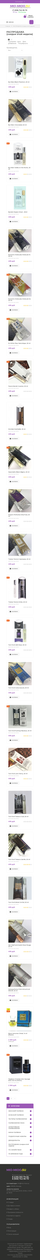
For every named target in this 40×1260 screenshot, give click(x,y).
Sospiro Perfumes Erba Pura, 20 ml (19, 515)
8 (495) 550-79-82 (20, 1177)
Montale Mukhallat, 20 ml (16, 429)
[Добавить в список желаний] (31, 57)
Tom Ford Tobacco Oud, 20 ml (18, 816)
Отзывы (10, 1219)
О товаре (10, 1202)
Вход (9, 1227)
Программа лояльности (15, 1212)
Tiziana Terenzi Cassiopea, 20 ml (19, 559)
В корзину (14, 91)
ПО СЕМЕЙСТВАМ (14, 1150)
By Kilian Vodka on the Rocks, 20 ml (19, 168)
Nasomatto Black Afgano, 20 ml (18, 472)
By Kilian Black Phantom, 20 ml (18, 82)
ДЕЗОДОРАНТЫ (14, 1140)
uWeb (26, 1257)
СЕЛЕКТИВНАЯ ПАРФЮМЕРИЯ (14, 1127)
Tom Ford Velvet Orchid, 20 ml (18, 902)
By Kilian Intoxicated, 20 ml (17, 125)
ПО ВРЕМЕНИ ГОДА (15, 1154)
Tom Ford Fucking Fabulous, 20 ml (19, 730)
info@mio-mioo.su (23, 1183)
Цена (19, 41)
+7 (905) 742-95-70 (19, 10)
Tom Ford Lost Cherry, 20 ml (17, 773)
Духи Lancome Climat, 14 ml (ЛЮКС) (17, 1034)
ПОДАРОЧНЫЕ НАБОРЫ (17, 1136)
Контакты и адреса (13, 1216)
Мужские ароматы (13, 1082)
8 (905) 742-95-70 (20, 1179)
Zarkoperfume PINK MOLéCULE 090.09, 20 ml (19, 990)
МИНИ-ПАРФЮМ (14, 1132)
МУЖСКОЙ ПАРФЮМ (16, 1115)
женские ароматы (13, 84)
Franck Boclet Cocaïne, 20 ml (18, 386)
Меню (11, 22)
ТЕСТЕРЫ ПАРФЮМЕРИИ (17, 1119)
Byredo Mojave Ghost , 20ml (17, 212)
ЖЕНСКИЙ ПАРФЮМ (16, 1111)
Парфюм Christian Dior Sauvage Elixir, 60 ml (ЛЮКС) (19, 1079)
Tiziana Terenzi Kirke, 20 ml (17, 602)
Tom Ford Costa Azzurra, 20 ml (18, 688)
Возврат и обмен (13, 1209)
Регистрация (11, 1231)
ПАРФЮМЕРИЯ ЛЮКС (16, 1123)
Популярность (23, 43)
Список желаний (13, 1234)
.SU (20, 6)
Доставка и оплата (13, 1206)
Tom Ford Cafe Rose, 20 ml (17, 645)
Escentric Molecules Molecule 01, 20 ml (19, 255)
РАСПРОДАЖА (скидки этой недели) (18, 1145)
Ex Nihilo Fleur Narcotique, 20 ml (19, 343)
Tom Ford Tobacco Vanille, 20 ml (19, 859)
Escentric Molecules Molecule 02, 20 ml (19, 299)
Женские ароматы (13, 1037)
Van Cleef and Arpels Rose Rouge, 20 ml (19, 945)
